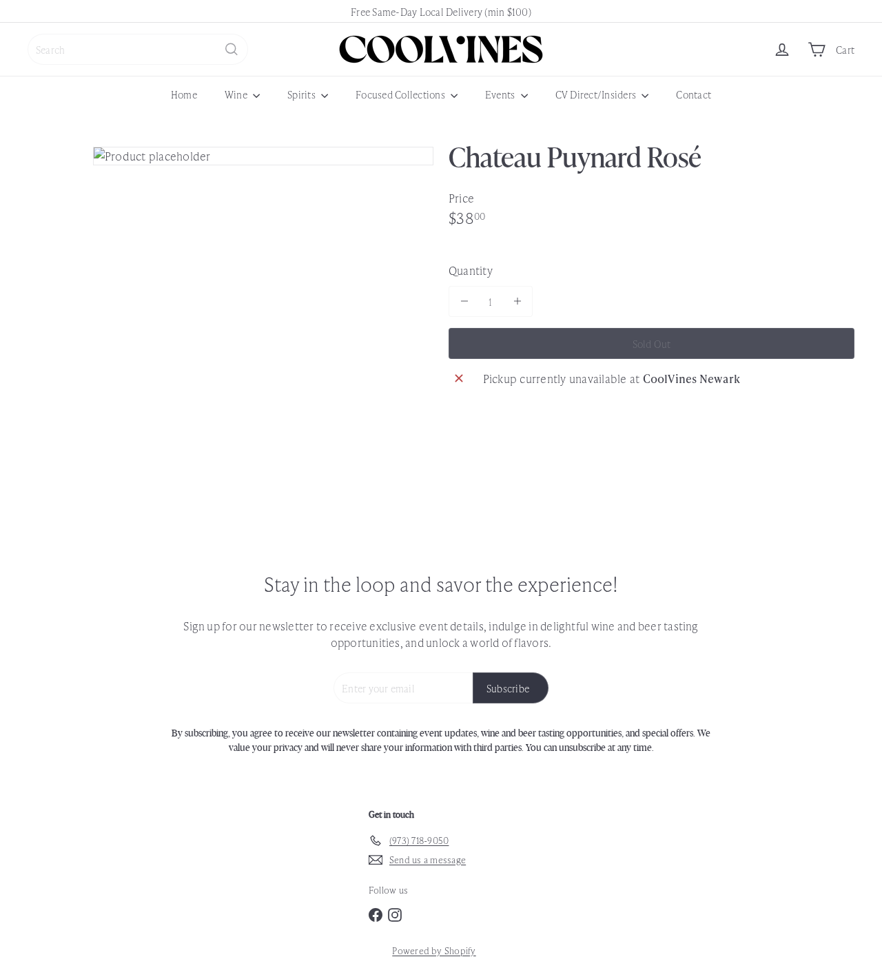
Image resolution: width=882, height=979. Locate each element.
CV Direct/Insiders (597, 94)
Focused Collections (401, 94)
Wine (237, 94)
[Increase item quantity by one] (517, 301)
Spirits (302, 94)
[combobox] (138, 49)
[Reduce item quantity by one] (464, 301)
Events (501, 94)
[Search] (231, 49)
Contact (693, 94)
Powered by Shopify (433, 950)
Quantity (471, 270)
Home (184, 94)
